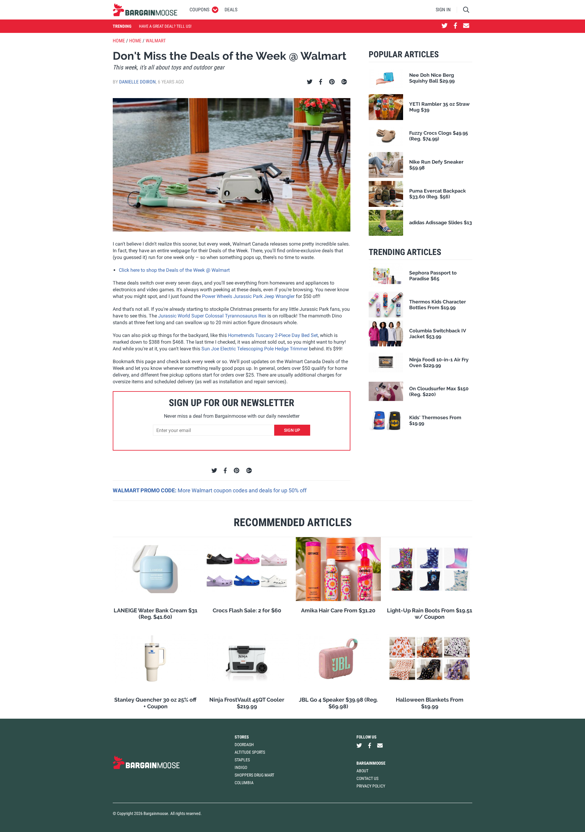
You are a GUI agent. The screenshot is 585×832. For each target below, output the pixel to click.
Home (119, 41)
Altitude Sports (250, 752)
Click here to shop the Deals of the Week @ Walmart (174, 270)
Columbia (244, 782)
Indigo (241, 767)
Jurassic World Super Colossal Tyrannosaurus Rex (212, 316)
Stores (242, 737)
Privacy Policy (370, 786)
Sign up (292, 430)
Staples (242, 759)
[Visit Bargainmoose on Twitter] (444, 26)
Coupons (199, 9)
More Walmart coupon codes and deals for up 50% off (242, 490)
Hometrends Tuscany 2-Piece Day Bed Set (273, 335)
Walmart (156, 41)
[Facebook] (320, 82)
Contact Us (367, 778)
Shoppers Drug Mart (254, 775)
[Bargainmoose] (145, 9)
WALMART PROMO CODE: (145, 490)
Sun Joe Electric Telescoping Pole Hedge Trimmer (254, 349)
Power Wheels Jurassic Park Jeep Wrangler (248, 296)
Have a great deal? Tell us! (165, 26)
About (362, 770)
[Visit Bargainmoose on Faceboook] (455, 26)
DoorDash (244, 744)
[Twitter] (309, 82)
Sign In (443, 9)
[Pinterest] (332, 82)
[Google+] (344, 82)
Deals (231, 9)
